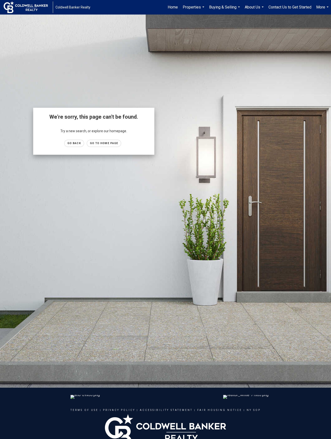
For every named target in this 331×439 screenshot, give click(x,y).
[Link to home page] (28, 7)
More (323, 10)
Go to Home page (104, 143)
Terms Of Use (84, 410)
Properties (194, 10)
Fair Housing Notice (219, 410)
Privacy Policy (119, 410)
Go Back (74, 143)
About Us (255, 10)
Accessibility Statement (166, 410)
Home (173, 7)
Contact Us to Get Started (289, 7)
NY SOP (254, 410)
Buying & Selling (225, 10)
